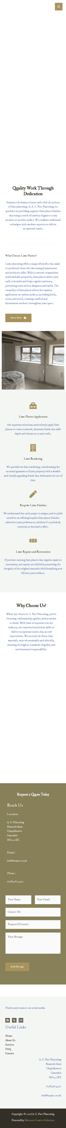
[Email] (21, 1020)
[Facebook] (7, 1020)
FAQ (8, 1049)
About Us (10, 1040)
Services (9, 1044)
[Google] (14, 1020)
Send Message (17, 966)
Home (8, 1036)
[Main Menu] (58, 6)
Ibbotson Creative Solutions (39, 1120)
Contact (9, 1053)
